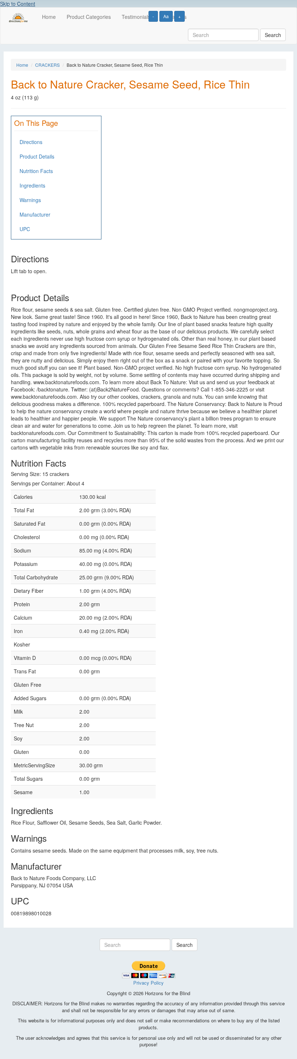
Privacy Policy (148, 982)
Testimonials (136, 16)
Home (49, 16)
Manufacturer (35, 214)
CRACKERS (47, 65)
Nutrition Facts (36, 171)
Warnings (30, 200)
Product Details (37, 156)
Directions (31, 141)
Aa (166, 16)
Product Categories (89, 16)
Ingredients (32, 185)
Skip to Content (17, 3)
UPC (25, 229)
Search (273, 34)
